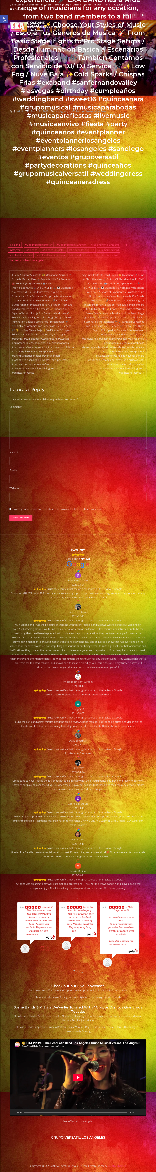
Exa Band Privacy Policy (23, 53)
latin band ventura (79, 255)
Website (14, 488)
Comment (16, 406)
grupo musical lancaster (38, 244)
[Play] (14, 1112)
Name (13, 452)
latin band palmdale (20, 255)
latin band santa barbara (50, 255)
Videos (62, 40)
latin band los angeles (81, 250)
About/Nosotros (28, 40)
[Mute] (137, 1112)
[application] (78, 1077)
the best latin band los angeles (26, 260)
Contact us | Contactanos (126, 40)
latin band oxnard (109, 250)
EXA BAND (36, 23)
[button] (4, 19)
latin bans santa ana (106, 255)
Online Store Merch (78, 40)
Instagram (15, 250)
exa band (14, 244)
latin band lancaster (53, 250)
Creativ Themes (117, 1166)
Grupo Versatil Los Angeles (78, 1121)
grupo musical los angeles (71, 244)
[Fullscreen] (142, 1112)
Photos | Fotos (48, 40)
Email (13, 470)
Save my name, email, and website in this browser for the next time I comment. (57, 509)
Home (14, 40)
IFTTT (127, 244)
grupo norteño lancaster (105, 244)
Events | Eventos (100, 40)
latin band (31, 250)
